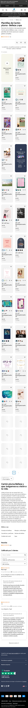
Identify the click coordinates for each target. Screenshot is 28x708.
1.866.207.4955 (4, 700)
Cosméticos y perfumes (7, 533)
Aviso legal (15, 703)
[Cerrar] (26, 1)
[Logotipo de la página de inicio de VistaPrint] (14, 10)
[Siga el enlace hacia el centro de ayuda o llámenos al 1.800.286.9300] (21, 10)
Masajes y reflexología (20, 530)
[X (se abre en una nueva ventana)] (4, 686)
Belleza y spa (18, 19)
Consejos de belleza (6, 530)
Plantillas (11, 19)
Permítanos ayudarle (6, 660)
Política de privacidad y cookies (19, 700)
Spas (16, 536)
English (7, 5)
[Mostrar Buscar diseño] (17, 42)
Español (21, 5)
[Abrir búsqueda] (6, 10)
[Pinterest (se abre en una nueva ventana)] (8, 686)
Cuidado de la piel (6, 536)
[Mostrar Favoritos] (21, 42)
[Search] (25, 555)
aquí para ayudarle (14, 653)
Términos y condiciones (6, 703)
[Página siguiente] (18, 472)
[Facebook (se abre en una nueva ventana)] (2, 686)
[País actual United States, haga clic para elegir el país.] (25, 686)
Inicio (2, 19)
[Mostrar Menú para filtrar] (25, 42)
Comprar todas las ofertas (14, 16)
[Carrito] (25, 10)
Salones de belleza (19, 533)
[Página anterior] (9, 472)
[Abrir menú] (3, 10)
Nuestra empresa (5, 664)
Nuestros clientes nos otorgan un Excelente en (13, 681)
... (6, 19)
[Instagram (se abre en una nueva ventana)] (6, 686)
